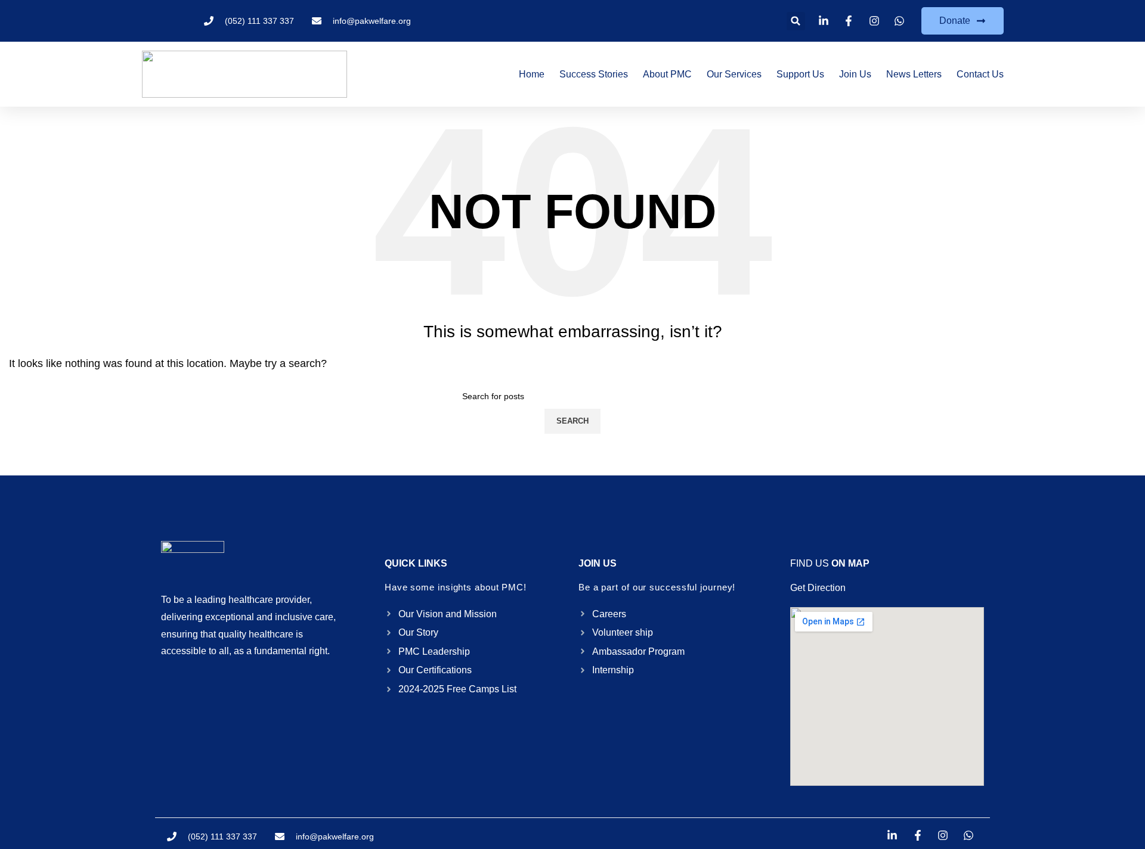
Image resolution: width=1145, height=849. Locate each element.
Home (531, 74)
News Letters (914, 74)
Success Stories (593, 74)
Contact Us (980, 74)
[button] (796, 21)
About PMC (667, 74)
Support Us (800, 74)
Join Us (855, 74)
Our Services (734, 74)
